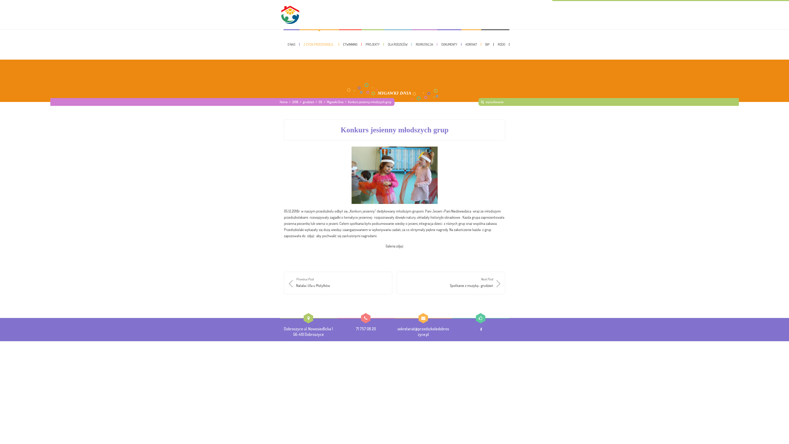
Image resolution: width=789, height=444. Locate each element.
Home (284, 102)
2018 (295, 102)
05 (320, 102)
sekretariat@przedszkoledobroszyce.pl (423, 331)
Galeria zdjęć (395, 246)
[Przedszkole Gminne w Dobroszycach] (290, 14)
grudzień (308, 102)
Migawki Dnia (335, 102)
